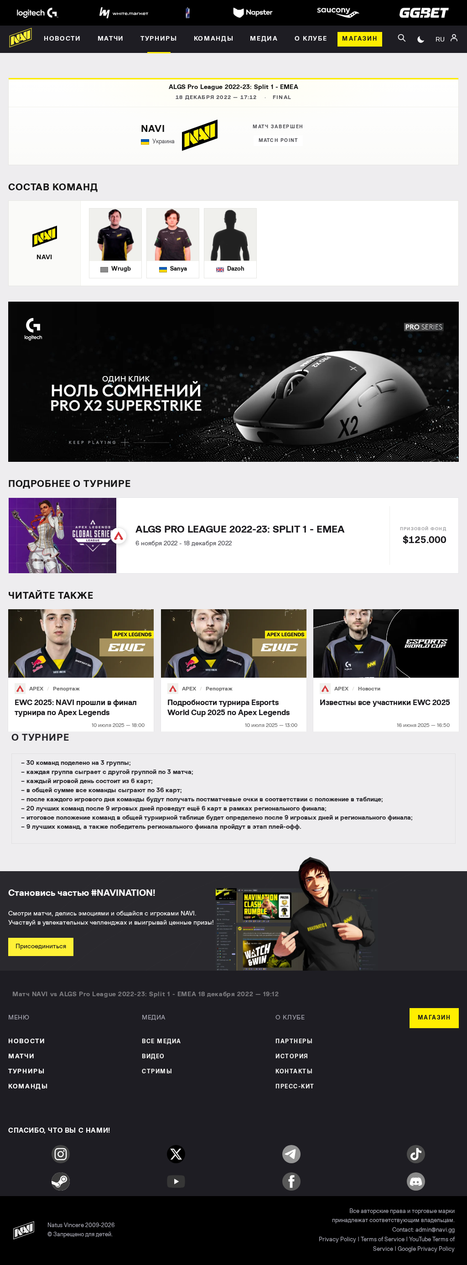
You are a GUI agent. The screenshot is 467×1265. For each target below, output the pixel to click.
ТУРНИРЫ (26, 1071)
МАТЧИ (21, 1056)
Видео (153, 1057)
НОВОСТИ (27, 1041)
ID (440, 76)
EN (440, 63)
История (292, 1057)
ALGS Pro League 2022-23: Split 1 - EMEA (233, 87)
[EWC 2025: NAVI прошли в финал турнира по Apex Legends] (81, 670)
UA (440, 49)
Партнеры (294, 1042)
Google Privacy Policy (426, 1249)
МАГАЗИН (434, 1018)
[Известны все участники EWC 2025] (386, 670)
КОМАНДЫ (28, 1086)
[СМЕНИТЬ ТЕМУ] (421, 39)
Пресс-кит (295, 1087)
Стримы (157, 1072)
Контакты (294, 1072)
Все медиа (162, 1042)
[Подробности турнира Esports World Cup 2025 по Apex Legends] (233, 670)
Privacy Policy (337, 1240)
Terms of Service (383, 1240)
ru (440, 39)
